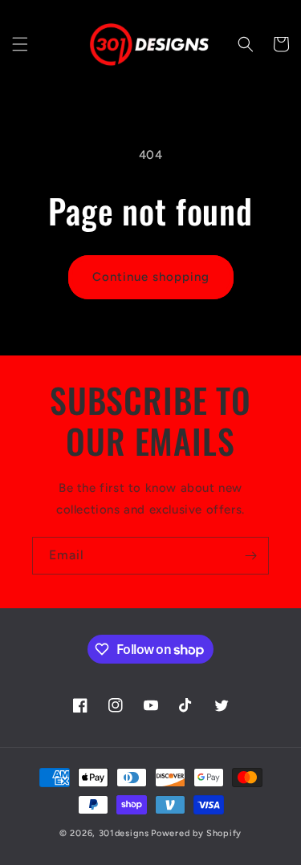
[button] (20, 44)
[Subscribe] (250, 556)
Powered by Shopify (196, 833)
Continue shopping (150, 277)
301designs (124, 833)
